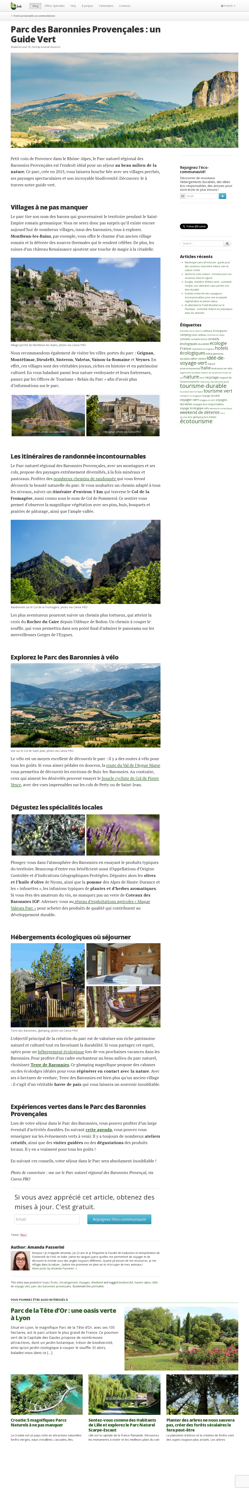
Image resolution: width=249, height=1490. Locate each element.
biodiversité (126, 1282)
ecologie (218, 343)
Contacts (125, 6)
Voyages (84, 1282)
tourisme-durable (203, 386)
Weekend (97, 1282)
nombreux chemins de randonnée (85, 478)
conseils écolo (199, 339)
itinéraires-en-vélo (221, 368)
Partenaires (106, 6)
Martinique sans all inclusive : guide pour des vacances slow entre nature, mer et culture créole (207, 266)
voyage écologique (192, 408)
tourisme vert (217, 391)
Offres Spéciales (54, 6)
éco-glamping (195, 417)
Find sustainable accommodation (34, 15)
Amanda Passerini (50, 46)
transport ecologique (191, 395)
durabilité (203, 344)
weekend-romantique (221, 408)
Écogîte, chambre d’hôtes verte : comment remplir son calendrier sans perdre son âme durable (208, 285)
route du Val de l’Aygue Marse (133, 765)
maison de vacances (211, 372)
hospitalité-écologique (203, 349)
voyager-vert (189, 400)
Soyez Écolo (50, 1282)
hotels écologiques (204, 350)
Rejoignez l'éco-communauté (119, 1219)
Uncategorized (68, 1282)
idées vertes (198, 358)
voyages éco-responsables (208, 404)
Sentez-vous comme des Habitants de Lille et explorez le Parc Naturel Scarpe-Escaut (122, 1424)
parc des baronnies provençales (51, 1286)
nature (191, 376)
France (185, 348)
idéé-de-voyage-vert (202, 360)
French (228, 6)
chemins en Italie (215, 335)
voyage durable (211, 395)
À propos (87, 6)
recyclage (212, 377)
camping (185, 335)
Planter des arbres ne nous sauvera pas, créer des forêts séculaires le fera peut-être (200, 1424)
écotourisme (196, 421)
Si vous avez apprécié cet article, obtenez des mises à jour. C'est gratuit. (84, 1202)
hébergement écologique (61, 1051)
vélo (206, 408)
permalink (97, 1286)
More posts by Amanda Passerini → (54, 1268)
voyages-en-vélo (207, 400)
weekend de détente (200, 412)
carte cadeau (198, 335)
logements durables (190, 372)
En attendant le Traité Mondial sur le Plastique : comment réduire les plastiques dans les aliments (208, 309)
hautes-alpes (143, 1282)
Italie (206, 368)
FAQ (73, 6)
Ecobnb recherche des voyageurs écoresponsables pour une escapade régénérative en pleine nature (206, 297)
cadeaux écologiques (215, 330)
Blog (35, 6)
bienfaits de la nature (191, 331)
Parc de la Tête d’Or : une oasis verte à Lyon (63, 1314)
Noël (202, 377)
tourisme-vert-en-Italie (191, 391)
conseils (185, 339)
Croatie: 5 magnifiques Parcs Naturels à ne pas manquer (38, 1422)
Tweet (15, 1235)
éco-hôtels (210, 417)
